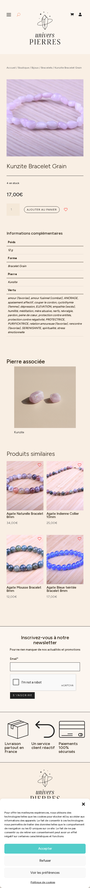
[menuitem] (72, 14)
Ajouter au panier (42, 209)
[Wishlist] (66, 209)
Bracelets (46, 67)
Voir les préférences (45, 873)
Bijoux (35, 67)
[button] (83, 804)
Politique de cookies (43, 882)
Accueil (11, 67)
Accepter (45, 849)
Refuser (45, 861)
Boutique (23, 67)
